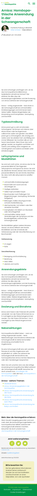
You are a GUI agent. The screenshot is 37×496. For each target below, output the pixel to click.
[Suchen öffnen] (28, 3)
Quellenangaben (13, 453)
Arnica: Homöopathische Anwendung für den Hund (19, 392)
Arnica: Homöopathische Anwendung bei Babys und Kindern (19, 405)
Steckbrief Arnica (10, 384)
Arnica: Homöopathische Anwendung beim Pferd (18, 401)
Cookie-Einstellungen (17, 492)
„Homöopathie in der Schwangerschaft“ (15, 431)
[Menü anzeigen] (34, 3)
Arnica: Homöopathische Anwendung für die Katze (19, 396)
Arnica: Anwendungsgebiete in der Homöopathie (16, 387)
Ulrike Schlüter (5, 450)
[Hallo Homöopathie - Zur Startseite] (8, 3)
